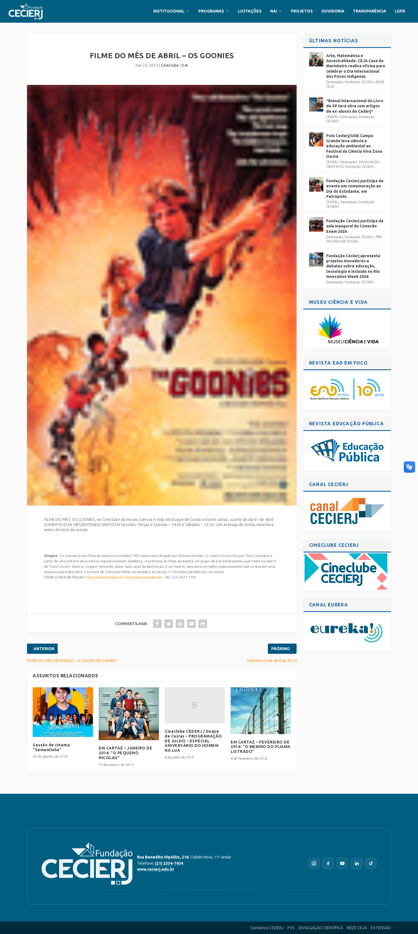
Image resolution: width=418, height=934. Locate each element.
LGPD (400, 11)
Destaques (334, 82)
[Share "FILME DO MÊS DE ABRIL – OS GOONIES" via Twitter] (168, 623)
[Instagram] (314, 863)
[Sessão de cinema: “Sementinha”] (63, 712)
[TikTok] (370, 863)
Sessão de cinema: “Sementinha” (52, 747)
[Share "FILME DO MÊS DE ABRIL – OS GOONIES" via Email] (191, 623)
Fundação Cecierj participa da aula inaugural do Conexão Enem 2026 (354, 226)
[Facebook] (328, 863)
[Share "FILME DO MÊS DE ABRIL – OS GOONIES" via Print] (202, 623)
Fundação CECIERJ (359, 82)
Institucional (169, 11)
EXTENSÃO (381, 927)
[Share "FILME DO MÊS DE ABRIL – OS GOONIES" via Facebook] (157, 623)
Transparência (369, 11)
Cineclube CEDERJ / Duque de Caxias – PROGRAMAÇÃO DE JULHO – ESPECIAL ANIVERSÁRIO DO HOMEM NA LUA (193, 741)
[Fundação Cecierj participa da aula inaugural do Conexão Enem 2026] (316, 224)
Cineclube (170, 65)
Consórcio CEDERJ (267, 927)
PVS (291, 927)
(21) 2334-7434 (169, 863)
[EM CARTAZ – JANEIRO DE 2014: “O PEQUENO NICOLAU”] (129, 713)
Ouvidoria (332, 11)
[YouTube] (342, 863)
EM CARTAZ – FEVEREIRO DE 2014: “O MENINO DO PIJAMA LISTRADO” (261, 747)
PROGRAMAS (211, 11)
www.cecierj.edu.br (155, 869)
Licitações (250, 11)
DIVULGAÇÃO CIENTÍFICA (321, 927)
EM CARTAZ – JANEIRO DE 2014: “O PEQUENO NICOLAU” (125, 753)
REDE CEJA (357, 927)
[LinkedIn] (356, 863)
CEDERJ (332, 117)
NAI (273, 11)
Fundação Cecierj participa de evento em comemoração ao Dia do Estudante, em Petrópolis (355, 189)
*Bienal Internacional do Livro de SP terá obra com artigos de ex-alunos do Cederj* (354, 106)
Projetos (302, 11)
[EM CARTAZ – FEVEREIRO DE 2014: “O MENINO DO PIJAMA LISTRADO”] (261, 710)
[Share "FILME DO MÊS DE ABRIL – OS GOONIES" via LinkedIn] (180, 623)
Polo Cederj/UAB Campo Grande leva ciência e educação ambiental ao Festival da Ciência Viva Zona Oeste (354, 146)
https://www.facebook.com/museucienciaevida (124, 577)
